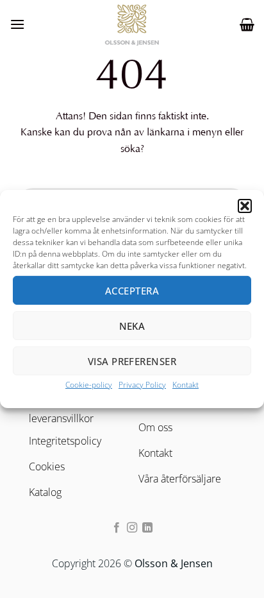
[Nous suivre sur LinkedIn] (147, 528)
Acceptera (132, 290)
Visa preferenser (132, 360)
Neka (132, 325)
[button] (244, 206)
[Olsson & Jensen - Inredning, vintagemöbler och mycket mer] (132, 24)
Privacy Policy (142, 384)
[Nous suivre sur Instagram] (132, 528)
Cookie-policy (88, 384)
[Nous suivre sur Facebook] (116, 528)
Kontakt (185, 384)
